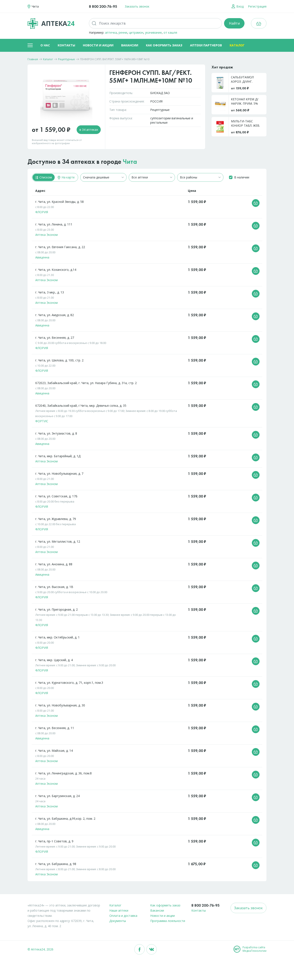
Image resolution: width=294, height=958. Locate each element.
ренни (123, 32)
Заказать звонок (137, 6)
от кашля (170, 32)
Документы (117, 921)
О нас (45, 45)
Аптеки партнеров (206, 45)
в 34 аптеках (88, 130)
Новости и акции (98, 45)
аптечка (111, 32)
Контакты (66, 45)
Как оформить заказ (164, 45)
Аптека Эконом (46, 235)
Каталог (237, 45)
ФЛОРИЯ (41, 212)
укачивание (153, 32)
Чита (130, 162)
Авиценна (42, 257)
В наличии (241, 177)
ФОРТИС (41, 421)
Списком (45, 177)
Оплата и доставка (123, 916)
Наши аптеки (118, 910)
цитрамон (136, 32)
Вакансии (129, 45)
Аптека (57, 23)
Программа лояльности (167, 921)
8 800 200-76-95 (103, 6)
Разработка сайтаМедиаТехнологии (254, 949)
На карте (68, 177)
